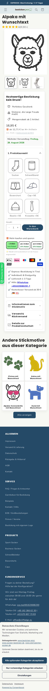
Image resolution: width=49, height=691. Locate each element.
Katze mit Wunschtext (35, 377)
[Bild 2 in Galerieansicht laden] (24, 83)
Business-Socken (13, 548)
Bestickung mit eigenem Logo (19, 525)
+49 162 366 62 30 (26, 610)
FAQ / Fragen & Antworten (17, 488)
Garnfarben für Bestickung (17, 495)
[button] (5, 10)
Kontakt (8, 471)
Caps (7, 567)
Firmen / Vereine (12, 519)
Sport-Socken (11, 542)
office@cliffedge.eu (22, 620)
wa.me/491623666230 (28, 605)
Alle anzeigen (24, 415)
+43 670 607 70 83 (26, 614)
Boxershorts (10, 561)
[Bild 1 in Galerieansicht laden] (11, 83)
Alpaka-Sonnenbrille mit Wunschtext (13, 407)
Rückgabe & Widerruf (15, 459)
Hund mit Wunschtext (35, 407)
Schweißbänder (12, 554)
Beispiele (9, 501)
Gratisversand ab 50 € (25, 133)
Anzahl (9, 222)
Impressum (10, 441)
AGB (7, 465)
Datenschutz (11, 453)
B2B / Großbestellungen (16, 513)
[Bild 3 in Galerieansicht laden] (38, 83)
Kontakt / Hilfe (12, 507)
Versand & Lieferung (14, 447)
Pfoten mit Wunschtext (13, 377)
